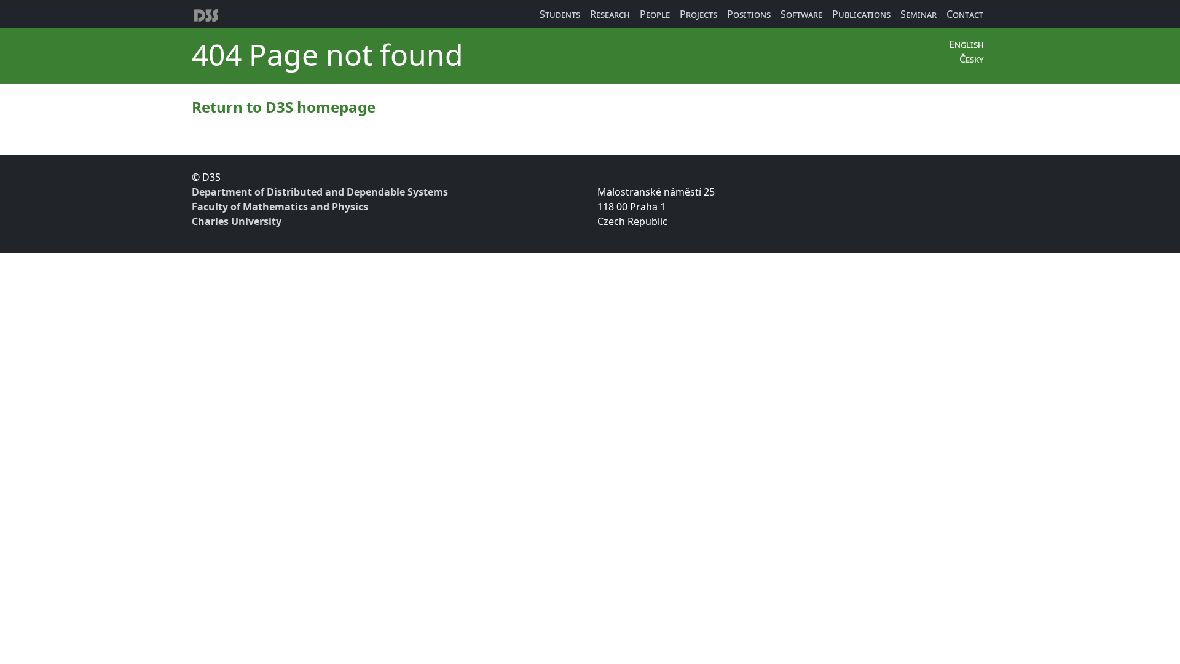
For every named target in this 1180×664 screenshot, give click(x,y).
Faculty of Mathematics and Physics (280, 206)
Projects (698, 14)
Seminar (918, 14)
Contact (964, 14)
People (655, 14)
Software (801, 14)
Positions (749, 14)
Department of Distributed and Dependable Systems (320, 192)
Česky (971, 59)
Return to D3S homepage (284, 107)
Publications (861, 14)
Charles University (236, 221)
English (966, 44)
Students (560, 14)
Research (610, 14)
